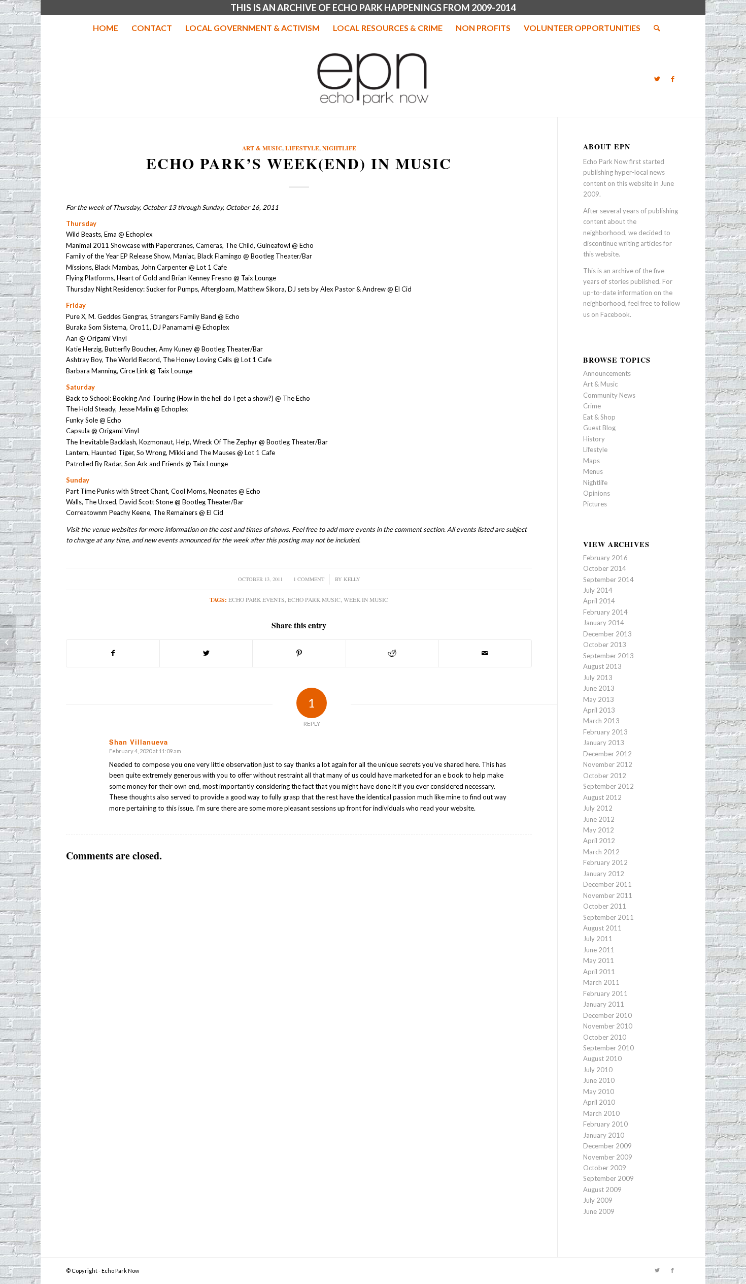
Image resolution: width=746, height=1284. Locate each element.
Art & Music (262, 148)
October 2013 (604, 644)
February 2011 (605, 993)
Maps (591, 461)
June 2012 (599, 819)
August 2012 (602, 797)
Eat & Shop (599, 417)
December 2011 (607, 884)
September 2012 (608, 786)
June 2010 (599, 1080)
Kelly (352, 579)
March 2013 (601, 721)
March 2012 (601, 852)
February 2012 (605, 862)
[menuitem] (105, 28)
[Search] (653, 28)
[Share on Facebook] (112, 653)
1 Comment (308, 579)
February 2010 (605, 1124)
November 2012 (607, 764)
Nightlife (339, 148)
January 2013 (603, 743)
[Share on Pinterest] (299, 653)
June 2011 (599, 950)
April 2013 (599, 710)
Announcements (607, 373)
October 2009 (604, 1168)
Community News (609, 395)
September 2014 (608, 579)
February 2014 (605, 612)
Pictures (595, 504)
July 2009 (598, 1200)
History (594, 439)
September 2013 (608, 656)
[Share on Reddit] (392, 653)
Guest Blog (599, 428)
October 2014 (604, 568)
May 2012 (598, 830)
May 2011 (598, 960)
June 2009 (599, 1211)
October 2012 (604, 776)
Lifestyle (302, 148)
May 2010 (598, 1091)
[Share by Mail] (485, 653)
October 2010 (604, 1037)
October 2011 (604, 906)
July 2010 (598, 1070)
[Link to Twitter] (657, 78)
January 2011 (603, 1004)
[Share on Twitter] (206, 653)
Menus (593, 471)
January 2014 (603, 623)
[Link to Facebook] (672, 78)
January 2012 (603, 874)
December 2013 (607, 634)
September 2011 (608, 917)
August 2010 (602, 1058)
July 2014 (598, 590)
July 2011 (598, 939)
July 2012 (598, 808)
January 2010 (603, 1135)
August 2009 (602, 1189)
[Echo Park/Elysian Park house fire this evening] (8, 642)
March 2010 (601, 1113)
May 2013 (598, 699)
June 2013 (599, 688)
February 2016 (605, 558)
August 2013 (602, 666)
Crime (592, 406)
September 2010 (608, 1048)
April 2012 (599, 841)
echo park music (314, 599)
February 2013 (605, 732)
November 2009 (607, 1157)
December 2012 (607, 754)
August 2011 (602, 928)
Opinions (596, 493)
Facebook (615, 314)
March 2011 (601, 982)
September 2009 (608, 1178)
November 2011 (607, 895)
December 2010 (607, 1015)
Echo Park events (256, 599)
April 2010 (599, 1102)
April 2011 (599, 972)
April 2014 (599, 601)
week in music (366, 599)
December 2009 (607, 1146)
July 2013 (598, 677)
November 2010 (607, 1026)
